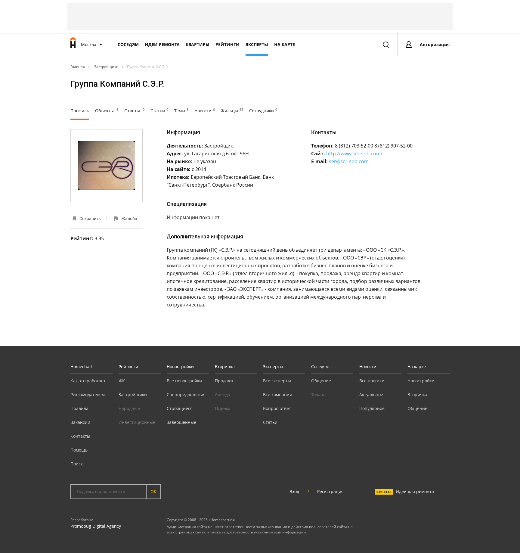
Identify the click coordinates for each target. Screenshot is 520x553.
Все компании (277, 394)
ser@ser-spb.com (349, 161)
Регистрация (330, 491)
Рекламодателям (87, 394)
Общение (321, 381)
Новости (204, 110)
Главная (77, 66)
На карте (284, 44)
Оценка (223, 408)
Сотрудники (263, 110)
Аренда (222, 394)
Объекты (106, 110)
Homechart (81, 366)
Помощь (79, 450)
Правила (79, 408)
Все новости (372, 381)
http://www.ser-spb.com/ (354, 153)
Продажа (224, 381)
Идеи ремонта (162, 44)
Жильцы (232, 110)
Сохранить (90, 218)
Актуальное (371, 394)
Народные (129, 408)
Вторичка (225, 366)
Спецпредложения (186, 394)
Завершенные (181, 422)
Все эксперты (277, 381)
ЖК (122, 381)
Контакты (80, 436)
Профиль (79, 110)
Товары (319, 394)
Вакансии (80, 422)
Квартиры (197, 44)
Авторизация (435, 44)
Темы (181, 110)
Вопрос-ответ (277, 408)
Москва (88, 44)
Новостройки (180, 366)
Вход (294, 491)
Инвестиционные (137, 422)
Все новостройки (184, 381)
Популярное (372, 408)
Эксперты (257, 44)
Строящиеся (180, 408)
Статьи (159, 110)
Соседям (128, 44)
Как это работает (88, 381)
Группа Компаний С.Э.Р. (147, 66)
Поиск (76, 464)
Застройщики (106, 66)
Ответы (134, 110)
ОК (153, 491)
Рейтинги (227, 44)
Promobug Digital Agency (95, 526)
